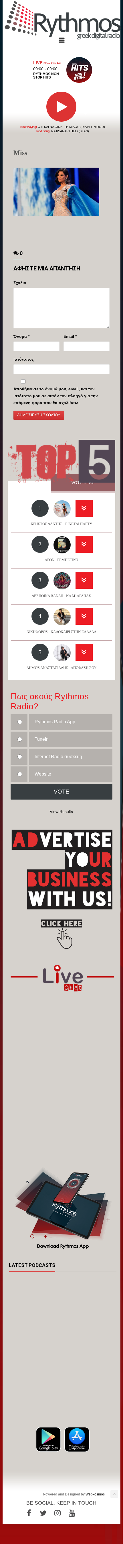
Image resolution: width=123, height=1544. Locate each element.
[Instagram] (57, 1513)
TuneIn (42, 739)
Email (70, 336)
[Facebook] (29, 1513)
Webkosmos (95, 1494)
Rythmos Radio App (55, 721)
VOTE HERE (83, 482)
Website (43, 774)
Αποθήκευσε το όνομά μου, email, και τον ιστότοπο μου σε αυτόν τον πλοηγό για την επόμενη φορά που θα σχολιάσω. (55, 396)
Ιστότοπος (23, 359)
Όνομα (21, 336)
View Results (61, 811)
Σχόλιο (19, 282)
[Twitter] (43, 1513)
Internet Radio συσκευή (58, 756)
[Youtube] (72, 1513)
